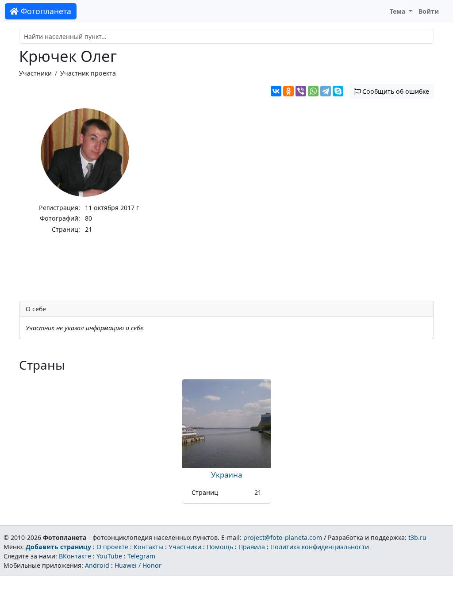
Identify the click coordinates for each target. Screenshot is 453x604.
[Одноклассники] (288, 91)
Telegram (141, 556)
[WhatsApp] (313, 91)
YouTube (109, 556)
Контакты (148, 547)
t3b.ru (417, 537)
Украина (226, 475)
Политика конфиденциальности (319, 547)
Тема (398, 11)
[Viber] (301, 91)
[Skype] (338, 91)
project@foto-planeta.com (282, 537)
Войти (428, 11)
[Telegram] (325, 91)
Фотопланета (45, 11)
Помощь (220, 547)
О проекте (112, 547)
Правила (251, 547)
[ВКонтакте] (276, 91)
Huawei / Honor (138, 565)
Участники (35, 73)
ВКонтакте (75, 556)
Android (97, 565)
